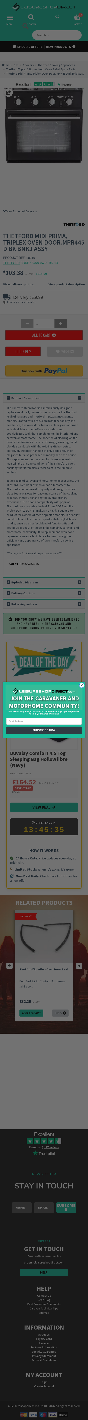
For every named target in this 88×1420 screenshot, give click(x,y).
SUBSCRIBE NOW (44, 730)
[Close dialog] (81, 685)
